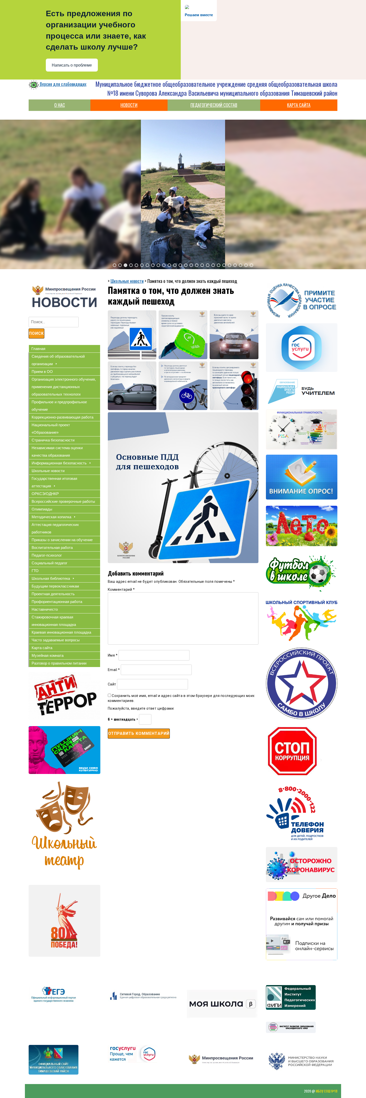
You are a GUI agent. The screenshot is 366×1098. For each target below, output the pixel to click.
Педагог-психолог (47, 555)
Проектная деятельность (53, 594)
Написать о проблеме (72, 65)
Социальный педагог (49, 563)
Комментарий (121, 589)
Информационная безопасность (59, 463)
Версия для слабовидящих (62, 84)
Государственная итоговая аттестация (54, 482)
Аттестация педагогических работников (55, 528)
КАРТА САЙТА (298, 105)
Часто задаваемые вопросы (56, 640)
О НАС (59, 105)
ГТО (35, 571)
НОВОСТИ (129, 105)
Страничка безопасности (53, 440)
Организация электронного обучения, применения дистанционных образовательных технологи (64, 386)
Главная (38, 348)
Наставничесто (45, 609)
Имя (113, 655)
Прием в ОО (42, 371)
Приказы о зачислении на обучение (62, 540)
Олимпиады (42, 509)
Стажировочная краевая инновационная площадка (54, 621)
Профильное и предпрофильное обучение (59, 406)
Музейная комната (47, 655)
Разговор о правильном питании (59, 663)
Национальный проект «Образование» (51, 428)
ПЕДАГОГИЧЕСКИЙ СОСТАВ (213, 105)
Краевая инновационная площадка (61, 632)
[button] (114, 265)
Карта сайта (42, 648)
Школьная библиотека (51, 578)
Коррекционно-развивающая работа (62, 417)
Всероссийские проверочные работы (63, 501)
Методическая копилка (51, 517)
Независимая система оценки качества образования (57, 451)
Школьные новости (48, 471)
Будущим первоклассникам (55, 586)
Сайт (112, 684)
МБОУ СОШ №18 (326, 1091)
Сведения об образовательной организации (58, 360)
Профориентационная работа (57, 601)
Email (114, 670)
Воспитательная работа (52, 547)
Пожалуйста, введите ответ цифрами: (141, 708)
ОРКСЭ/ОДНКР (45, 494)
